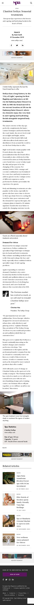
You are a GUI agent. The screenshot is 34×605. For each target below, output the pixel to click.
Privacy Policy (22, 593)
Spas (17, 8)
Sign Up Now (14, 574)
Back (5, 448)
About (4, 593)
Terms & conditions (9, 595)
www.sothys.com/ (17, 40)
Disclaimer (21, 595)
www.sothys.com (10, 432)
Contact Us (12, 593)
